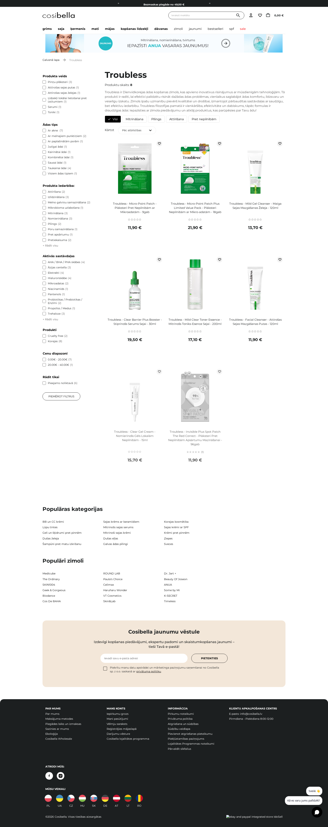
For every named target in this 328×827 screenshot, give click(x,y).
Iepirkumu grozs (118, 714)
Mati (95, 29)
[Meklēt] (238, 15)
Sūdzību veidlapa (179, 729)
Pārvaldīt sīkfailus (179, 749)
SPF (231, 29)
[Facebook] (49, 776)
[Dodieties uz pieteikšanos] (251, 15)
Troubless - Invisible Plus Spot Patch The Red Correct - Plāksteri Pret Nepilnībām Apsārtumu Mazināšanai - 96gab (195, 438)
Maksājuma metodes (59, 718)
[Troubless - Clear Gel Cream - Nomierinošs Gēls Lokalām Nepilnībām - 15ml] (135, 397)
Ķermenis (77, 29)
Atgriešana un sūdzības (183, 724)
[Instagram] (60, 776)
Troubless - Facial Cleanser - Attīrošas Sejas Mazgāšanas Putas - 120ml (255, 322)
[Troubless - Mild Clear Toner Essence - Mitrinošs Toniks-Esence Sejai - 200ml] (195, 285)
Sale (243, 29)
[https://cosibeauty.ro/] (139, 798)
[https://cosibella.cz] (71, 798)
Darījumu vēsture (118, 734)
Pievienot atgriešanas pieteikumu (190, 734)
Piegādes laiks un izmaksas (63, 724)
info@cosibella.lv (251, 714)
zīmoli (178, 29)
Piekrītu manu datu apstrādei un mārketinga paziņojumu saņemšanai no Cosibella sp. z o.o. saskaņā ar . (164, 669)
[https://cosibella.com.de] (105, 798)
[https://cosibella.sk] (94, 798)
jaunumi (195, 29)
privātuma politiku (148, 671)
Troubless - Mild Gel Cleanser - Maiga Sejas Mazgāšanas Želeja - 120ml (255, 206)
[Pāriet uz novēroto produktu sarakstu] (260, 15)
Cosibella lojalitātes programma (128, 738)
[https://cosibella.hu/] (82, 798)
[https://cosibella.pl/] (48, 798)
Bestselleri (215, 29)
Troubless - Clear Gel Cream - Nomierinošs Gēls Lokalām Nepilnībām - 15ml (134, 436)
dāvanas (161, 29)
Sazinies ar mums (57, 729)
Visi (115, 119)
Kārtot (109, 130)
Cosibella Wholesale (58, 738)
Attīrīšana (176, 119)
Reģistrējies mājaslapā (121, 729)
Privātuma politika (180, 718)
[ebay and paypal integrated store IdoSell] (254, 816)
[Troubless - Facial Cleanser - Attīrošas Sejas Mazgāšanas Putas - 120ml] (255, 285)
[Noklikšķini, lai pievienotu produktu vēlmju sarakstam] (159, 143)
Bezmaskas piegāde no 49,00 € (164, 3)
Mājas (110, 29)
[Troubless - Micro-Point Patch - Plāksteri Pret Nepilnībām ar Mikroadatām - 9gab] (135, 169)
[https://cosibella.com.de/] (116, 798)
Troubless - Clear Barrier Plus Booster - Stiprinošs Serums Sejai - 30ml (135, 322)
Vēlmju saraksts (117, 724)
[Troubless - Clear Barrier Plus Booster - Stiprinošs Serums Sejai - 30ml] (135, 285)
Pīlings (156, 119)
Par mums (52, 714)
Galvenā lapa (51, 60)
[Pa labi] (209, 3)
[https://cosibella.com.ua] (59, 798)
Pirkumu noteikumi (181, 714)
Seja (61, 29)
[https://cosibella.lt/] (128, 798)
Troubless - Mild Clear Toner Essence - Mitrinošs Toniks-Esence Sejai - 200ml (195, 322)
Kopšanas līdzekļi (134, 29)
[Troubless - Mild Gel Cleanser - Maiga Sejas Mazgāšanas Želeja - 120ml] (255, 169)
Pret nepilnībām (204, 119)
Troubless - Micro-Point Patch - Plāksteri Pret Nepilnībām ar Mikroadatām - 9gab (135, 208)
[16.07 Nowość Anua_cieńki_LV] (164, 43)
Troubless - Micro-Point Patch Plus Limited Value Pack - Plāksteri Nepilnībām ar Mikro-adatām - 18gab (195, 208)
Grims (47, 29)
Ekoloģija (51, 734)
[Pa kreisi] (118, 3)
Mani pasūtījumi (117, 718)
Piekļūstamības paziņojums (186, 738)
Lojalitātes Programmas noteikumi (191, 743)
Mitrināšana (134, 119)
